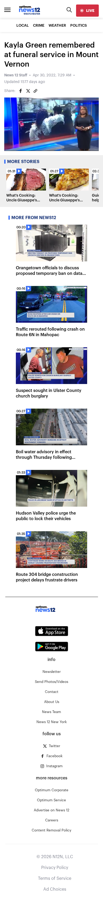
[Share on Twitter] (28, 91)
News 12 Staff (15, 75)
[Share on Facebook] (20, 91)
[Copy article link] (35, 91)
